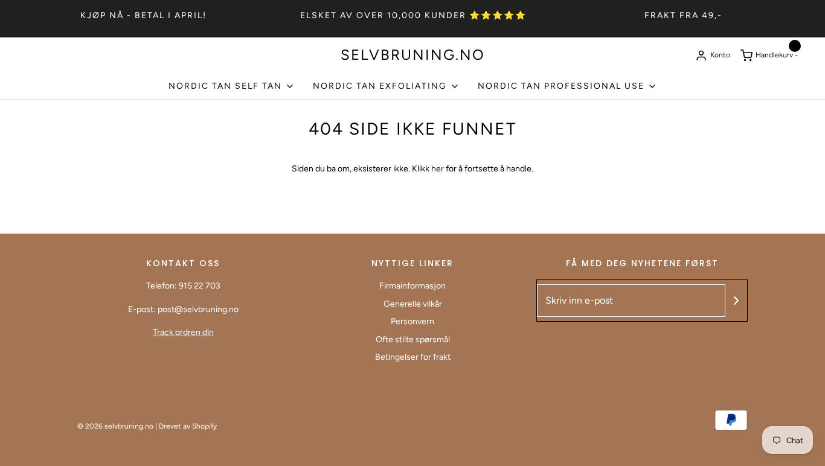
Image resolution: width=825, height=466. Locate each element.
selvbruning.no (413, 54)
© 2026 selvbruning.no (115, 426)
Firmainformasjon (412, 286)
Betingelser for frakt (413, 357)
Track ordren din (183, 332)
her (438, 169)
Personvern (412, 321)
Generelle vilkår (413, 304)
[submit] (736, 300)
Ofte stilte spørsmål (413, 339)
